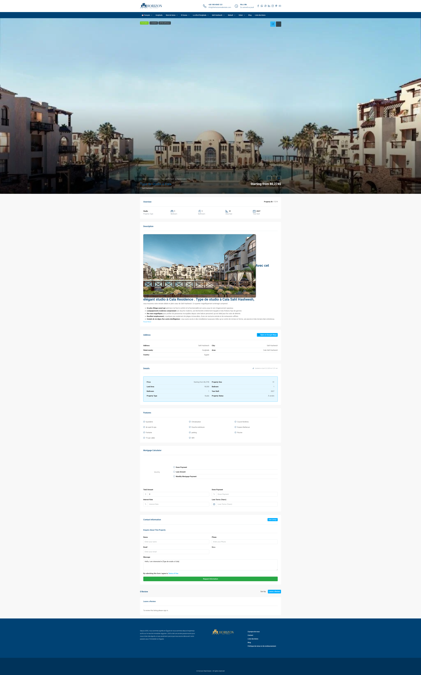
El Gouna (184, 15)
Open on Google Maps (268, 335)
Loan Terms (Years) (219, 500)
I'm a (213, 547)
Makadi (230, 15)
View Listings (273, 519)
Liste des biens (260, 15)
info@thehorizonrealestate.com (220, 7)
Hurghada (159, 15)
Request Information (210, 579)
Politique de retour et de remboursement (262, 646)
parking (194, 433)
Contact (250, 635)
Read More (147, 322)
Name (145, 537)
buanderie (149, 422)
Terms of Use (173, 573)
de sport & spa (151, 427)
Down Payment (217, 490)
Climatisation (196, 422)
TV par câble (150, 438)
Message (146, 557)
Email (145, 547)
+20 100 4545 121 (216, 5)
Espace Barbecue (243, 427)
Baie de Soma (170, 15)
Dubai (241, 15)
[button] (210, 106)
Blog (250, 15)
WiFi (193, 438)
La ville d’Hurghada (199, 15)
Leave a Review (274, 592)
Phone (214, 537)
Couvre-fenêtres (243, 422)
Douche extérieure (198, 427)
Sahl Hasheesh (217, 15)
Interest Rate (148, 500)
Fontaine (149, 433)
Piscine (239, 433)
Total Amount (148, 490)
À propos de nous (254, 631)
